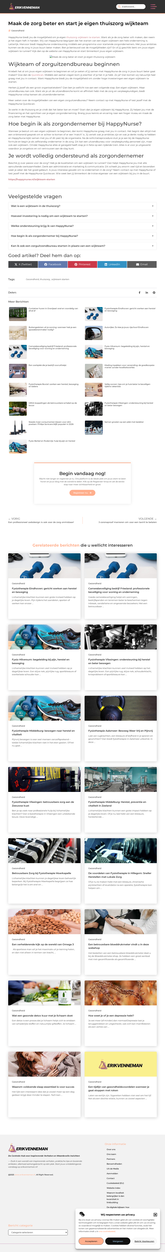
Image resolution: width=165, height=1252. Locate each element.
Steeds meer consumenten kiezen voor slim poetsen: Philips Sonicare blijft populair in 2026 (51, 423)
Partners (111, 1159)
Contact (111, 1178)
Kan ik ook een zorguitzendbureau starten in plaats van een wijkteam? (82, 245)
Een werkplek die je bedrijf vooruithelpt (47, 365)
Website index (113, 1188)
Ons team (111, 1154)
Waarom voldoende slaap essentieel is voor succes (43, 1086)
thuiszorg (45, 279)
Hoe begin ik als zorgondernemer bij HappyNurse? (82, 235)
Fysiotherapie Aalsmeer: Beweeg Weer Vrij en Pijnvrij (120, 730)
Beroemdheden (114, 1164)
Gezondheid (17, 30)
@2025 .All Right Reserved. (30, 1175)
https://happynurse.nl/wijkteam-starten (31, 179)
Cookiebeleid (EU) (115, 1183)
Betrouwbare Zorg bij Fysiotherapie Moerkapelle (41, 873)
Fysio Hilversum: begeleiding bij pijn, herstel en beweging (127, 347)
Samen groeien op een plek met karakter (124, 422)
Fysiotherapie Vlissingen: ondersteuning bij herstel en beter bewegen (129, 404)
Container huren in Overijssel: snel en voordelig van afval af (53, 309)
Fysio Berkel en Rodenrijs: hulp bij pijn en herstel (52, 441)
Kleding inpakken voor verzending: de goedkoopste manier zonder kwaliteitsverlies (129, 366)
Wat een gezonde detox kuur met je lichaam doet (42, 1015)
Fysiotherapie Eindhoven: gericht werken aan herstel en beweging (130, 309)
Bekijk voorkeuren (144, 1241)
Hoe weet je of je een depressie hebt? (111, 1015)
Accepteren (91, 1241)
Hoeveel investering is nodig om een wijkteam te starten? (82, 216)
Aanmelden (112, 1173)
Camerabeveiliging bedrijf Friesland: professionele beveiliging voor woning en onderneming (53, 347)
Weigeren (118, 1241)
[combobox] (131, 6)
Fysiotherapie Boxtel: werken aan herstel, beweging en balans (53, 385)
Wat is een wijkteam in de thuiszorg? (82, 206)
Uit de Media (113, 1168)
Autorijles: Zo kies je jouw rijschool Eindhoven (127, 327)
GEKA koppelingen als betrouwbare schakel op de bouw (53, 404)
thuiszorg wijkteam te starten (83, 37)
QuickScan (37, 74)
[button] (155, 1214)
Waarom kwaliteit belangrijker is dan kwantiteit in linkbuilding (115, 1198)
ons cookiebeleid (107, 1231)
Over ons (111, 1149)
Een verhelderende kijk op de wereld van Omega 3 (43, 944)
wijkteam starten (60, 279)
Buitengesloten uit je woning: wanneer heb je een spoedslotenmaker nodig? (52, 328)
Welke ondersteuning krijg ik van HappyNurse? (82, 225)
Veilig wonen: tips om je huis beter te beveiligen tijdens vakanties (127, 385)
